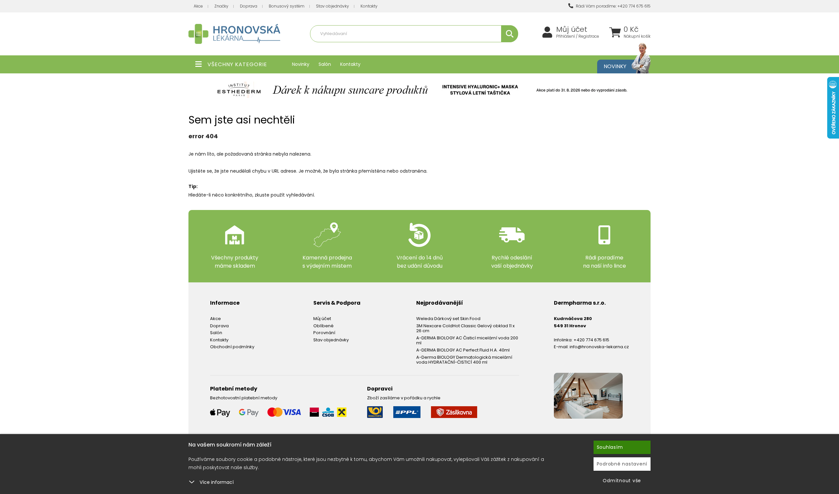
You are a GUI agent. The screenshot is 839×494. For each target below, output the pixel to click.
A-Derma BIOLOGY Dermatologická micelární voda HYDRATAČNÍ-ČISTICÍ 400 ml (464, 360)
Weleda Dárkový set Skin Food (448, 318)
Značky (221, 6)
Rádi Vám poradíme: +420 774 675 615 (613, 6)
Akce (198, 6)
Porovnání (324, 333)
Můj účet (571, 29)
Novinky (300, 64)
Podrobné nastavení (622, 464)
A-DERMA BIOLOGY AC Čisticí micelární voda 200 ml (467, 340)
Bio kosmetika (483, 48)
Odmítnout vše (622, 480)
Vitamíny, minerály (384, 48)
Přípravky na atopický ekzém (436, 48)
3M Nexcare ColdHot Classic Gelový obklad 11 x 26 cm (465, 328)
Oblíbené (323, 326)
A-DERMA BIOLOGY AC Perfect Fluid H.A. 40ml (463, 350)
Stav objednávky (332, 6)
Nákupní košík (637, 36)
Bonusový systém (286, 6)
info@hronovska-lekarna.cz (599, 347)
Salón (325, 64)
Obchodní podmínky (232, 347)
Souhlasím (610, 447)
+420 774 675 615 (591, 340)
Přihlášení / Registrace (577, 36)
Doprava (248, 6)
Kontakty (369, 6)
